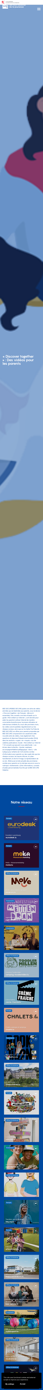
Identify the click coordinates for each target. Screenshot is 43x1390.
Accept (22, 1384)
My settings (9, 1384)
